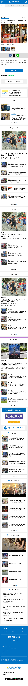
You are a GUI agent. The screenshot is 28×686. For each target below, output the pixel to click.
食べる (7, 5)
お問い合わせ (4, 651)
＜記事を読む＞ (12, 44)
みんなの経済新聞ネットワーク (14, 668)
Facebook (12, 640)
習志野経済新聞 (14, 2)
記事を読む (14, 70)
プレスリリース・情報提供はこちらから (10, 648)
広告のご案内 (4, 653)
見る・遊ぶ (12, 5)
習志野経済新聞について (7, 646)
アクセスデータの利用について (8, 650)
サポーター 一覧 (14, 422)
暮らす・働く (21, 5)
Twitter (15, 640)
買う (17, 5)
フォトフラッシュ (5, 17)
